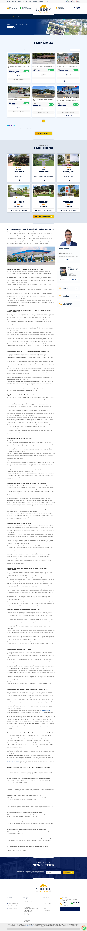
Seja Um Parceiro (47, 910)
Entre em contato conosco (13, 761)
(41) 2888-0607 (65, 905)
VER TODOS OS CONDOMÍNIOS (42, 216)
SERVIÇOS (14, 1)
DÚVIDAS (35, 1)
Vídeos (45, 908)
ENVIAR (74, 279)
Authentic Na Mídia (47, 903)
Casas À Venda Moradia (12, 905)
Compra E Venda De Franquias (28, 917)
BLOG (30, 1)
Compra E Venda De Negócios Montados (28, 914)
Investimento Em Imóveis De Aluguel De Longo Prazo (31, 908)
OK (43, 928)
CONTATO (48, 1)
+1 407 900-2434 (76, 904)
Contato (45, 900)
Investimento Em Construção (27, 921)
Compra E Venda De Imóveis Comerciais (28, 911)
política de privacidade (29, 925)
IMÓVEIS (19, 1)
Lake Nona (13, 16)
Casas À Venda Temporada (13, 903)
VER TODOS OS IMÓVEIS (42, 133)
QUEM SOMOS (41, 1)
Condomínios (11, 900)
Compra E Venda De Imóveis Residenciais (28, 901)
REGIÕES (25, 1)
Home (8, 16)
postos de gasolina (46, 710)
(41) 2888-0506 (65, 904)
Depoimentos (46, 905)
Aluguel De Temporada (12, 908)
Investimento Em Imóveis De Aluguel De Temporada (30, 905)
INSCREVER (67, 872)
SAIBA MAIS (68, 259)
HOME (8, 1)
